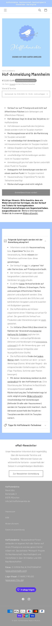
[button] (5, 10)
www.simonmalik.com (16, 571)
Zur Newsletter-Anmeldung (26, 473)
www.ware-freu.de (14, 580)
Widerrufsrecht (30, 213)
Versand (12, 84)
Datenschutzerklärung (15, 529)
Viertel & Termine (9, 88)
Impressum (10, 511)
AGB (7, 517)
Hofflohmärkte (23, 620)
